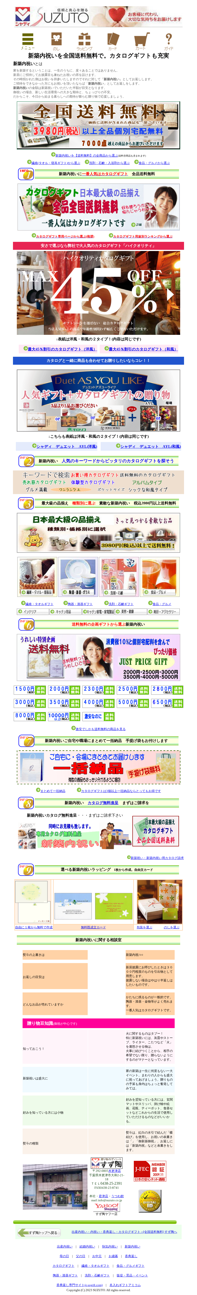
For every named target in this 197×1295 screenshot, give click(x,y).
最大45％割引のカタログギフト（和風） (143, 349)
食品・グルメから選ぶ (154, 163)
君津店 (103, 1196)
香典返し (131, 1256)
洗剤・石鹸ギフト (97, 1275)
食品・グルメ (162, 604)
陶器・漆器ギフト (80, 604)
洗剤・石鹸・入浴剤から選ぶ (109, 163)
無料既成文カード (93, 927)
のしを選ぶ (171, 927)
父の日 (80, 1256)
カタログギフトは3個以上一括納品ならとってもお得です (121, 791)
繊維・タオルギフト (95, 1266)
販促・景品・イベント (132, 1275)
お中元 (97, 1256)
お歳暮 (113, 1256)
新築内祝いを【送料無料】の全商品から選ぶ (86, 155)
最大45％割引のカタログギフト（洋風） (62, 349)
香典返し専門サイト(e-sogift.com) (79, 1285)
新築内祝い (132, 1246)
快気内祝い (110, 1246)
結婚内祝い (87, 1246)
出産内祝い (65, 1246)
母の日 (64, 1256)
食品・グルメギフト (131, 1266)
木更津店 (114, 1171)
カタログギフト (63, 1266)
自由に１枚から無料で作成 (34, 927)
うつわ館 (117, 1196)
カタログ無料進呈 (103, 803)
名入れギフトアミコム (125, 1285)
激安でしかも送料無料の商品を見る (101, 729)
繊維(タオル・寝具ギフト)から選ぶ (55, 163)
